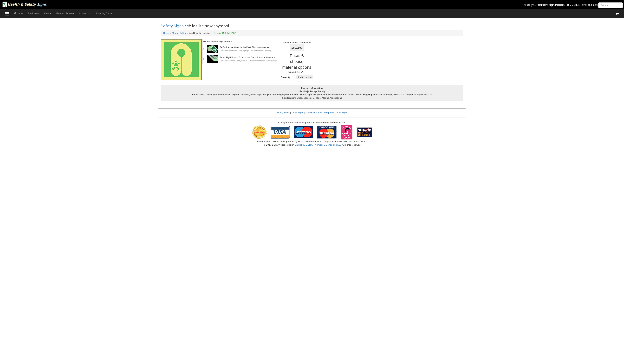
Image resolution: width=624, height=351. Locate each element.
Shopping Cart (102, 13)
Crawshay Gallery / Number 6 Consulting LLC (318, 144)
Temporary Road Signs (335, 112)
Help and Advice (64, 13)
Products (32, 13)
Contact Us (85, 13)
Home (19, 13)
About (47, 13)
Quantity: (286, 77)
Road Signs (297, 112)
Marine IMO (178, 33)
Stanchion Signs (313, 112)
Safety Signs (172, 26)
